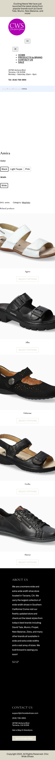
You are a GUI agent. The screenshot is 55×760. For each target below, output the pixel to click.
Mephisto (17, 89)
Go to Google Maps (24, 738)
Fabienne (28, 413)
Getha (27, 484)
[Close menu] (15, 49)
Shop (10, 89)
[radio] (4, 169)
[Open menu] (27, 41)
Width (3, 177)
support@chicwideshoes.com (25, 713)
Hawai (27, 554)
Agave (27, 271)
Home (4, 89)
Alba (27, 342)
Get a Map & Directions (22, 730)
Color (3, 161)
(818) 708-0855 (19, 80)
